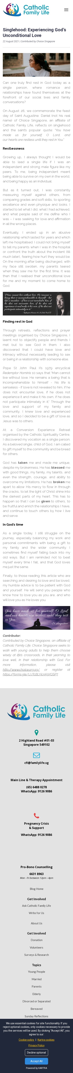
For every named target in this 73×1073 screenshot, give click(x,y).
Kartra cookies (46, 1039)
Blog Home (36, 888)
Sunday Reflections (36, 1016)
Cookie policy (27, 1039)
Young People (36, 971)
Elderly (36, 994)
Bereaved (36, 1008)
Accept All (36, 1061)
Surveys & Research (36, 954)
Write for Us (36, 913)
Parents (37, 986)
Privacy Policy (36, 1045)
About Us (36, 923)
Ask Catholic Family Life (36, 905)
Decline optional (36, 1052)
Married (37, 979)
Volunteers (36, 947)
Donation (36, 940)
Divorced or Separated (36, 1001)
